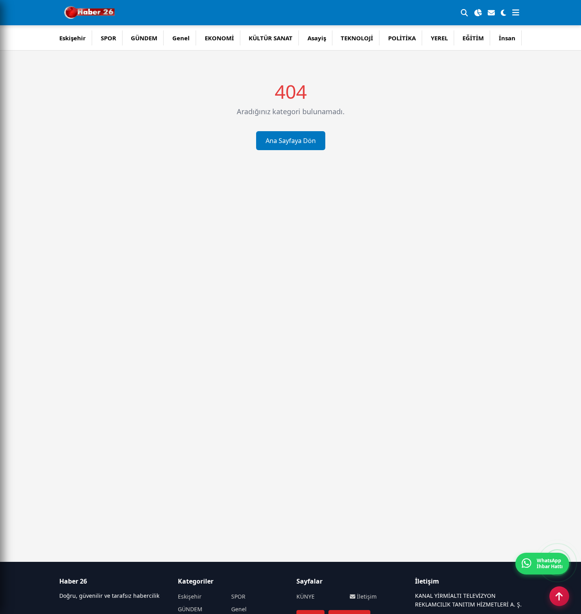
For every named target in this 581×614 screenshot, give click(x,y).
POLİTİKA (402, 38)
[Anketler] (478, 12)
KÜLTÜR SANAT (270, 38)
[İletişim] (491, 12)
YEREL (439, 38)
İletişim (366, 596)
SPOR (108, 38)
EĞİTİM (473, 38)
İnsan (507, 38)
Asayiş (316, 38)
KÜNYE (305, 596)
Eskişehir (72, 38)
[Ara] (464, 12)
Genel (181, 38)
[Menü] (516, 13)
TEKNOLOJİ (357, 38)
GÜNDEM (144, 38)
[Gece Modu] (503, 12)
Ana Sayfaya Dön (291, 140)
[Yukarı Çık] (559, 596)
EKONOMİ (219, 38)
